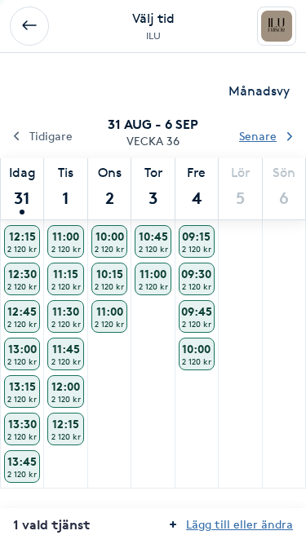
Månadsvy (259, 91)
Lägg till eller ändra (239, 524)
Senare (258, 136)
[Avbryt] (29, 26)
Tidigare (51, 136)
